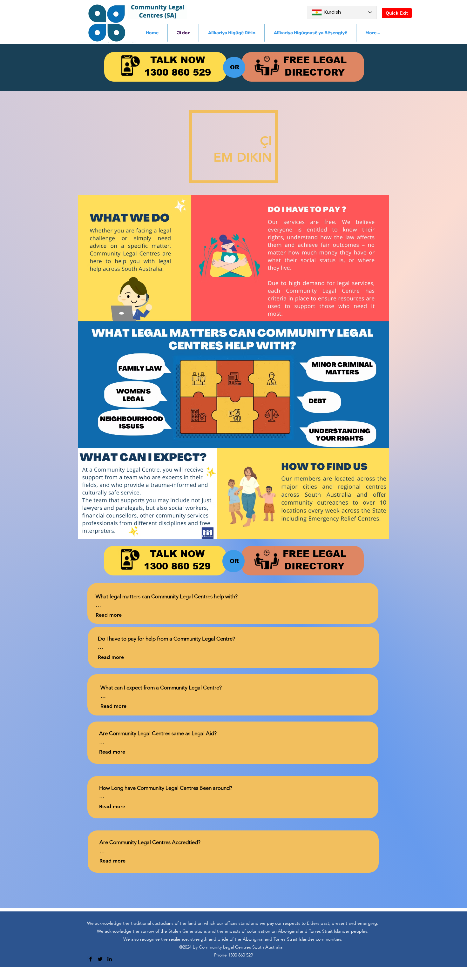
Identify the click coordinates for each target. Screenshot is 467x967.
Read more (109, 615)
